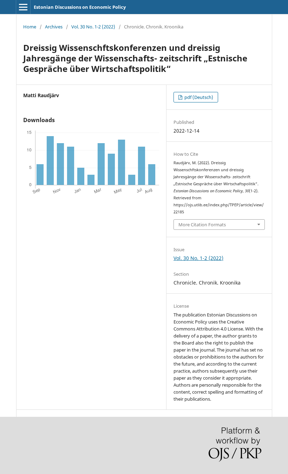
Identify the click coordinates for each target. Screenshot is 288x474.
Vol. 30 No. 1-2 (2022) (93, 27)
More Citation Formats (202, 224)
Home (29, 27)
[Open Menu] (23, 7)
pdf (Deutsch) (198, 97)
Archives (54, 27)
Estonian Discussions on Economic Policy (80, 7)
